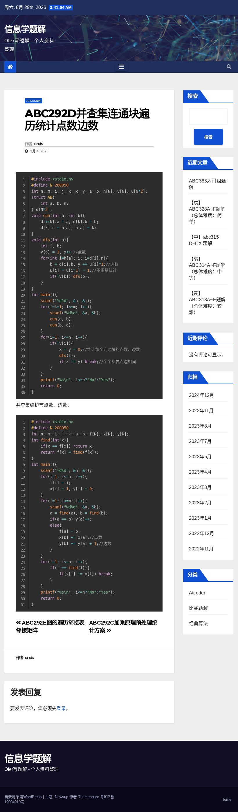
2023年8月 (200, 426)
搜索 (192, 96)
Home (226, 799)
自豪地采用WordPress (23, 797)
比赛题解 (198, 608)
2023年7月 (200, 441)
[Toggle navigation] (121, 67)
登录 (61, 708)
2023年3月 (200, 487)
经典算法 (198, 623)
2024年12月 (201, 395)
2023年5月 (200, 456)
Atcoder (33, 100)
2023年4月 (200, 472)
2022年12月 (201, 533)
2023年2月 (200, 502)
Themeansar (88, 797)
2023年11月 (201, 410)
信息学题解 (25, 29)
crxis (38, 143)
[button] (229, 66)
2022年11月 (201, 548)
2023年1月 (200, 518)
